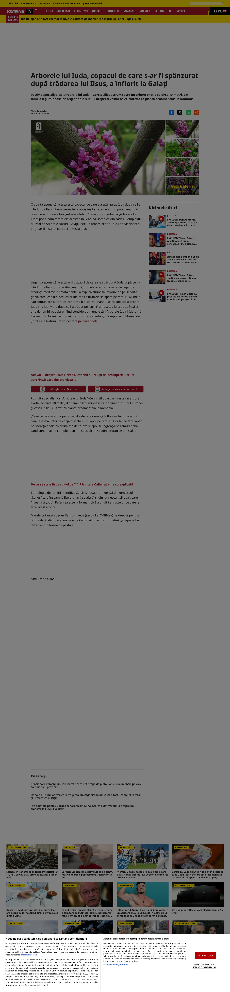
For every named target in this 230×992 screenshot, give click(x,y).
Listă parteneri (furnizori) (115, 964)
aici (68, 973)
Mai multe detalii (29, 954)
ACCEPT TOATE (205, 955)
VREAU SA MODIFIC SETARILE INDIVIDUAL (204, 966)
